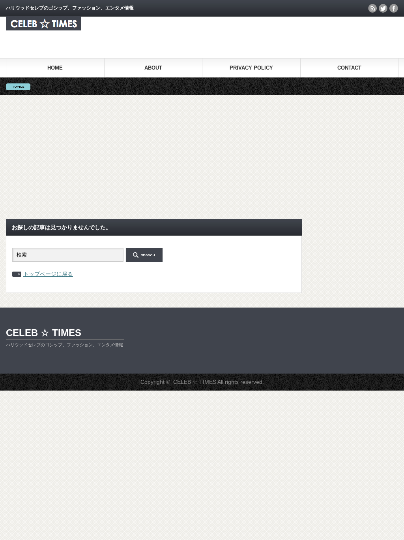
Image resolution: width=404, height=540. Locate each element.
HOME (55, 68)
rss (372, 8)
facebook (393, 8)
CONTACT (349, 68)
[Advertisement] (202, 154)
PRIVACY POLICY (251, 68)
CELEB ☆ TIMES (43, 332)
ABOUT (153, 68)
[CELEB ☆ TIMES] (43, 28)
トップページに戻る (48, 274)
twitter (383, 8)
